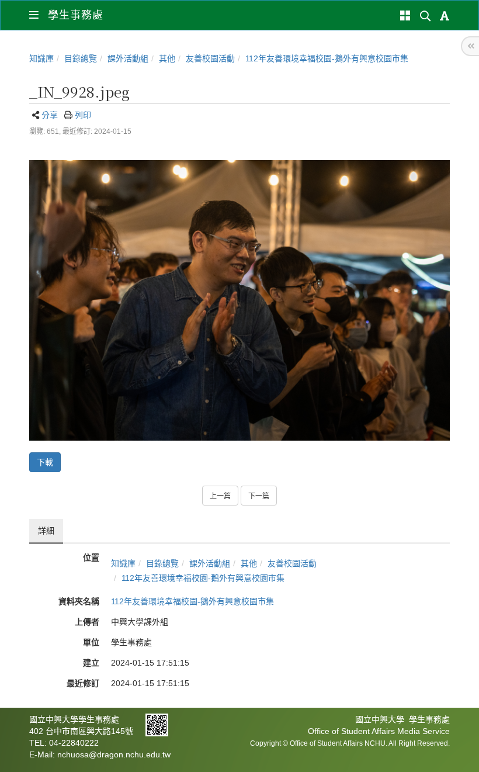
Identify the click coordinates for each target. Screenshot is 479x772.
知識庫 (41, 58)
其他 (167, 58)
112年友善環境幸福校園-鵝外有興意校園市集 (326, 58)
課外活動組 (127, 58)
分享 (49, 115)
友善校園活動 (210, 58)
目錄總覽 (80, 58)
